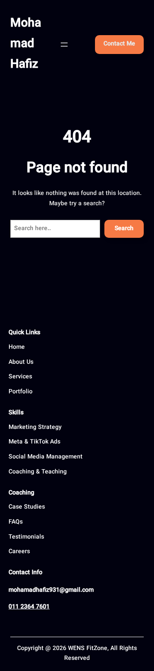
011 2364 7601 (29, 607)
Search (124, 229)
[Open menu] (64, 44)
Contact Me (119, 44)
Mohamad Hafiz (25, 44)
